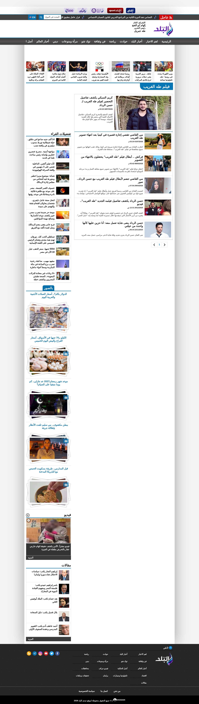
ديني (55, 41)
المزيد (30, 557)
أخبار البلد (136, 41)
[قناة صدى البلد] (130, 10)
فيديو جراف (103, 668)
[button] (170, 65)
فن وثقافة (99, 41)
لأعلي (166, 648)
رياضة (112, 41)
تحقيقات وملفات (82, 676)
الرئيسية (166, 41)
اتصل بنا (104, 691)
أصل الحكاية (122, 668)
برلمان (105, 676)
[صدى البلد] (163, 28)
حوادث (123, 41)
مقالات (144, 683)
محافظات (85, 668)
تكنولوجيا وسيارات (120, 676)
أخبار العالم (42, 41)
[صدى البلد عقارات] (82, 10)
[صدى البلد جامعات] (97, 10)
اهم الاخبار (152, 41)
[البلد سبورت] (115, 10)
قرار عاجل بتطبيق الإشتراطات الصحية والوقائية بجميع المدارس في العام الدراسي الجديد (98, 17)
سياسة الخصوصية (87, 691)
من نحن (117, 691)
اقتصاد (144, 676)
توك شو (85, 41)
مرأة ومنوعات (70, 41)
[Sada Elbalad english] (69, 10)
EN (33, 17)
